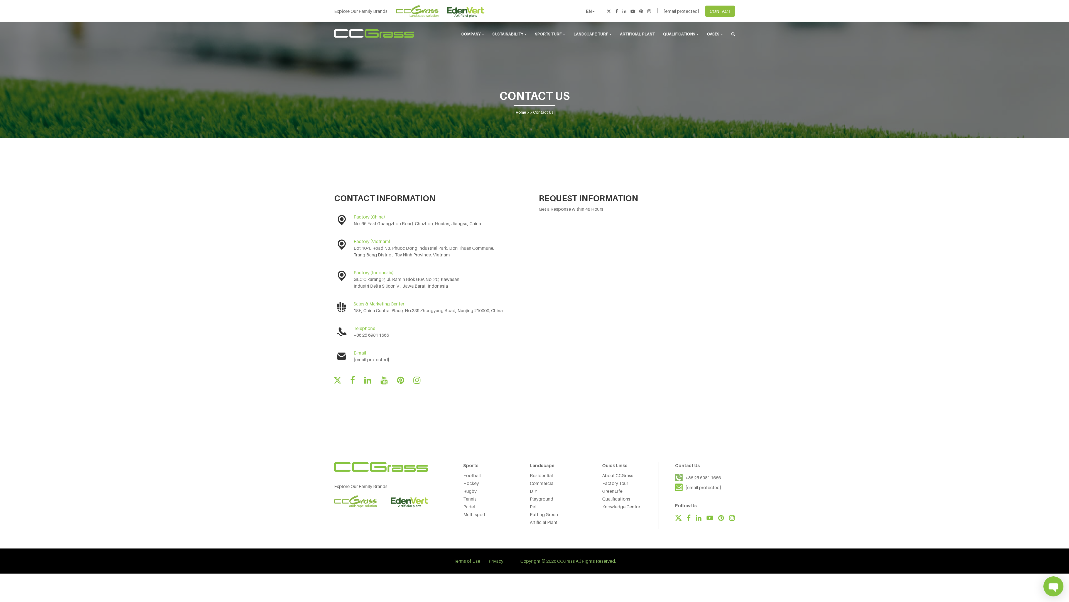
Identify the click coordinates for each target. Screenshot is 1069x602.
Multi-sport (474, 514)
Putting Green (544, 514)
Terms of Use (466, 561)
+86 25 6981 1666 (703, 477)
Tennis (470, 499)
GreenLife (612, 491)
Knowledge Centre (621, 506)
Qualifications (679, 33)
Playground (541, 499)
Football (472, 475)
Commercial (542, 483)
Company (471, 33)
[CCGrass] (374, 33)
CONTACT (720, 11)
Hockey (471, 483)
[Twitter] (609, 11)
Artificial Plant (637, 33)
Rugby (470, 491)
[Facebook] (616, 11)
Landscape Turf (591, 33)
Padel (469, 506)
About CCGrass (617, 475)
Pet (533, 506)
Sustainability (508, 33)
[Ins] (649, 11)
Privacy (496, 561)
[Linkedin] (624, 11)
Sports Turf (548, 33)
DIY (533, 491)
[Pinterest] (641, 11)
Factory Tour (615, 483)
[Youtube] (633, 11)
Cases (713, 33)
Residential (541, 475)
